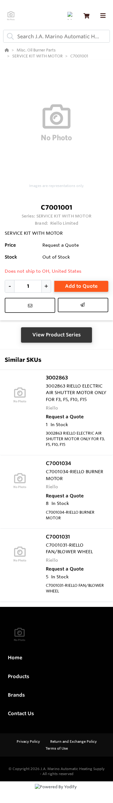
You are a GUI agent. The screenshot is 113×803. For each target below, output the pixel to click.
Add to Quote (81, 286)
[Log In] (71, 16)
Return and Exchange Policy (73, 741)
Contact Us (21, 713)
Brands (16, 695)
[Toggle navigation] (103, 15)
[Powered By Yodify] (56, 792)
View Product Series (56, 335)
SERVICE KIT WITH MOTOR (64, 215)
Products (18, 676)
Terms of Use (57, 748)
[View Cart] (86, 16)
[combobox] (56, 36)
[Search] (9, 36)
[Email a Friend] (83, 305)
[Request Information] (30, 305)
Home (15, 658)
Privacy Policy (29, 741)
